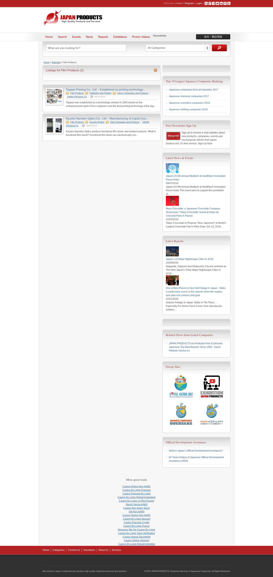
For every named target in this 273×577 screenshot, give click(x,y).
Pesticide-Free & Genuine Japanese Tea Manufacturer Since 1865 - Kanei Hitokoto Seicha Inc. (196, 347)
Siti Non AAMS (136, 511)
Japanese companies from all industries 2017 (193, 89)
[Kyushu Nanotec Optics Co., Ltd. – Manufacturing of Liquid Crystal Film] (54, 133)
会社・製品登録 (213, 36)
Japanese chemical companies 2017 (189, 96)
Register (189, 3)
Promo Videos (141, 36)
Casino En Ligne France (136, 526)
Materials (56, 62)
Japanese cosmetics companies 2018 (189, 102)
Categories (59, 550)
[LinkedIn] (221, 3)
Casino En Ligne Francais (137, 490)
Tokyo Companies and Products (132, 93)
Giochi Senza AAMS (136, 504)
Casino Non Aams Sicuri (136, 508)
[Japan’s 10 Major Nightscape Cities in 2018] (172, 255)
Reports (103, 36)
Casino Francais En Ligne (137, 493)
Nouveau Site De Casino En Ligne (136, 529)
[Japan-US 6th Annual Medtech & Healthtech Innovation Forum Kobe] (172, 172)
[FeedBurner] (228, 3)
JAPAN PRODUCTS (77, 97)
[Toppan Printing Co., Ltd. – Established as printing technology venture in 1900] (54, 104)
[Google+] (209, 3)
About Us (103, 550)
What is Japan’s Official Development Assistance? (196, 450)
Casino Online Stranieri (136, 540)
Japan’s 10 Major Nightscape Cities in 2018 (189, 259)
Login (199, 3)
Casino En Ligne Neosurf (136, 518)
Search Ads (219, 47)
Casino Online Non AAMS (136, 486)
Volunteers (89, 550)
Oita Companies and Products (124, 122)
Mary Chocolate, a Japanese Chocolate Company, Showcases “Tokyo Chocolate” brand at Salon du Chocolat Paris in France (193, 212)
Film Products (77, 93)
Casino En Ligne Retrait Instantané (136, 497)
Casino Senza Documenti (136, 536)
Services (116, 550)
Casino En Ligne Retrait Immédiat (136, 544)
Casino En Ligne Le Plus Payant (136, 500)
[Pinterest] (225, 3)
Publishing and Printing (100, 93)
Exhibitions (120, 36)
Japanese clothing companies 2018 (188, 109)
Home (49, 36)
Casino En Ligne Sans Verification (136, 533)
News (89, 36)
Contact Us (74, 550)
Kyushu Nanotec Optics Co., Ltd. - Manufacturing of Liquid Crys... (107, 118)
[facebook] (213, 3)
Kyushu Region (97, 122)
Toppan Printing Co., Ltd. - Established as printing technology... (105, 89)
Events (76, 36)
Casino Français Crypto (136, 522)
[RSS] (206, 3)
